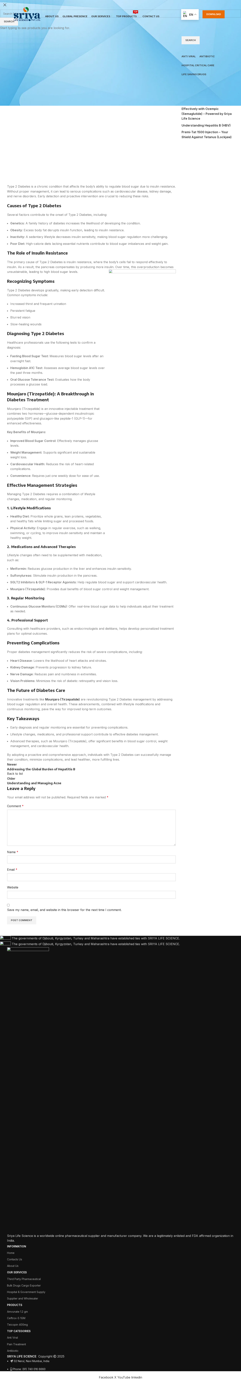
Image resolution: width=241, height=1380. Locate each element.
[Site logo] (27, 14)
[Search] (228, 14)
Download (213, 14)
